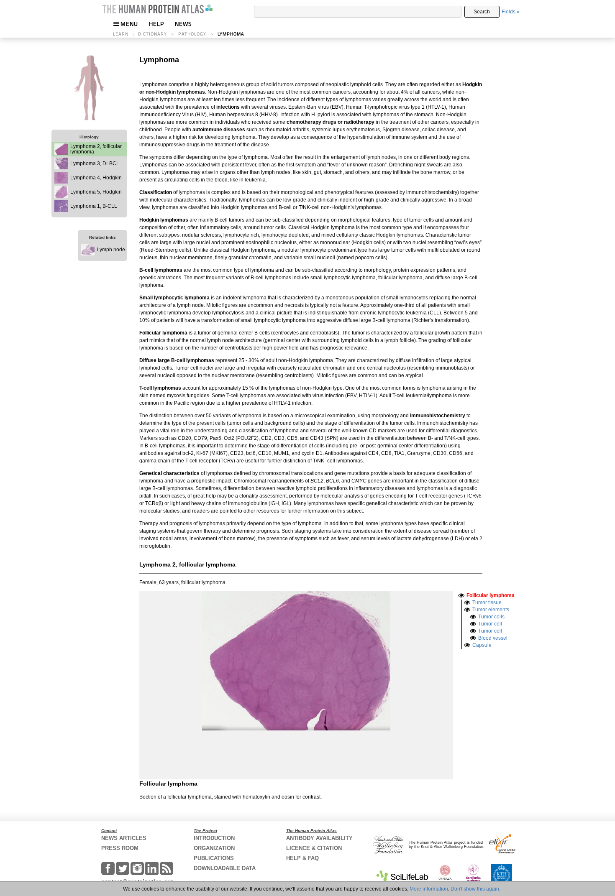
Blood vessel (492, 638)
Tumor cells (491, 617)
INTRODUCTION (214, 838)
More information (429, 889)
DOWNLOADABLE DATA (225, 868)
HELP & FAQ (302, 858)
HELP (156, 23)
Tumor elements (490, 610)
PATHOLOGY (192, 34)
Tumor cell (490, 624)
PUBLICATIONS (214, 858)
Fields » (511, 12)
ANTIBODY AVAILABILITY (319, 838)
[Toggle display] (461, 595)
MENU (129, 23)
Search (482, 12)
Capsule (482, 645)
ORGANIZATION (214, 848)
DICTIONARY (152, 34)
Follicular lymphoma (490, 595)
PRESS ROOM (119, 848)
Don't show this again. (475, 889)
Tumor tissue (487, 602)
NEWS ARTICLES (123, 838)
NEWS (183, 23)
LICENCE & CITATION (314, 848)
